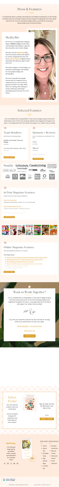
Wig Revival (20, 52)
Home (45, 446)
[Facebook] (4, 463)
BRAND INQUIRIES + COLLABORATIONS (29, 326)
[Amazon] (11, 463)
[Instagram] (8, 463)
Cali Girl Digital (14, 59)
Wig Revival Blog (45, 460)
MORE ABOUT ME (29, 331)
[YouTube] (17, 463)
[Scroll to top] (55, 466)
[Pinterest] (14, 463)
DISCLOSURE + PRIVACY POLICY (42, 484)
